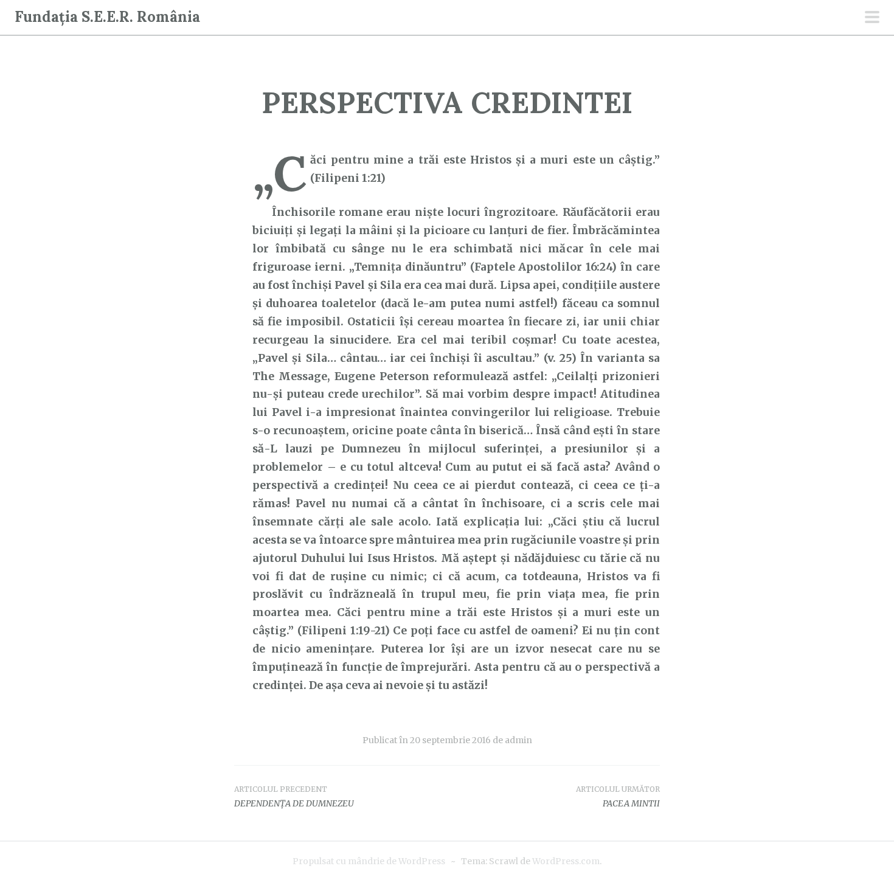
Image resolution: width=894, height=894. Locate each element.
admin (518, 740)
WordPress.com (566, 861)
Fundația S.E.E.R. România (107, 16)
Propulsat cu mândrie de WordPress (369, 861)
